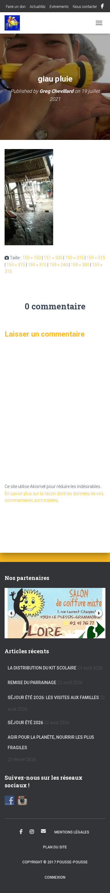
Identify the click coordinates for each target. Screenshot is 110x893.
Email (43, 831)
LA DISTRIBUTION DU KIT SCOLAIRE (42, 667)
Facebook (102, 7)
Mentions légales (71, 832)
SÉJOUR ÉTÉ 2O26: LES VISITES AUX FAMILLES (53, 697)
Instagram (32, 832)
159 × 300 (80, 264)
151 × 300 (53, 257)
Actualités (38, 7)
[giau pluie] (29, 196)
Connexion (55, 877)
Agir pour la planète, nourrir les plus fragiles (51, 742)
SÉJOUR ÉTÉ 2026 (25, 722)
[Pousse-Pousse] (14, 23)
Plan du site (55, 847)
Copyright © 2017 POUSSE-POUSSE (55, 862)
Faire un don (15, 7)
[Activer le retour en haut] (98, 880)
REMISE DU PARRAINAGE (32, 682)
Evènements (59, 7)
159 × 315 (74, 257)
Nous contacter (85, 7)
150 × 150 (31, 257)
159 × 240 (58, 264)
